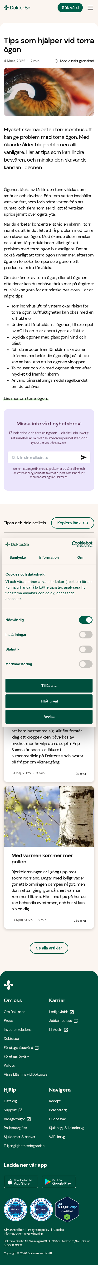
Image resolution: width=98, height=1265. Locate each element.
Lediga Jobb (58, 1011)
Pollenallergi (58, 1110)
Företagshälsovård (18, 1047)
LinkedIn (55, 1029)
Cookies (59, 1230)
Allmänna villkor (14, 1230)
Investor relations (18, 1029)
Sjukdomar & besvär (19, 1137)
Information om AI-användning (23, 1234)
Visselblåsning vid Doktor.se (25, 1074)
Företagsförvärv (16, 1056)
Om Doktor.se (14, 1011)
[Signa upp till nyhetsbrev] (84, 457)
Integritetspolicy (38, 1230)
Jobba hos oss (60, 1020)
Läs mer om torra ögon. (26, 398)
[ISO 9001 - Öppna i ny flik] (16, 1209)
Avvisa (49, 717)
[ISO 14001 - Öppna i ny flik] (41, 1209)
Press (8, 1020)
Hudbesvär (57, 1119)
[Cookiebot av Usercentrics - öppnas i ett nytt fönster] (72, 544)
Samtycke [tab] (18, 557)
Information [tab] (49, 557)
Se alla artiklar (49, 948)
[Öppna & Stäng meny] (90, 7)
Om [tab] (80, 557)
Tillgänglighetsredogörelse (24, 1146)
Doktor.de (11, 1038)
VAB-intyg (57, 1137)
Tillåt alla (48, 686)
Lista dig (10, 1101)
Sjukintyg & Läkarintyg (66, 1127)
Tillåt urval (49, 701)
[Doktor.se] (17, 7)
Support (10, 1110)
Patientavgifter (15, 1127)
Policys (9, 1065)
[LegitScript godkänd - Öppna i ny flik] (67, 1209)
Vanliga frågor (14, 1119)
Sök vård (70, 7)
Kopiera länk (68, 521)
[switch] (86, 634)
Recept (54, 1101)
